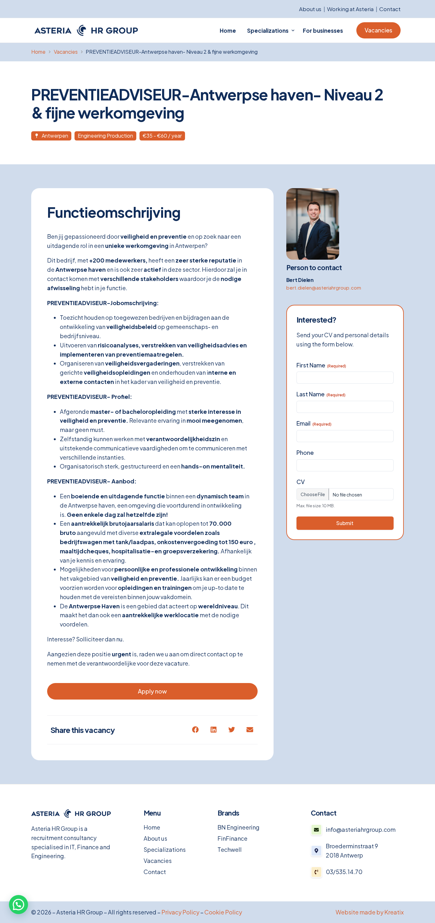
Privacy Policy (180, 912)
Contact (390, 8)
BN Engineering (239, 827)
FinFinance (232, 838)
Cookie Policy (223, 912)
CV (300, 481)
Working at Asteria (350, 8)
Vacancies (158, 861)
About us (310, 8)
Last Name (321, 394)
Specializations (165, 849)
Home (152, 827)
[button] (195, 729)
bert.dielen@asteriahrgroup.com (323, 287)
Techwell (230, 849)
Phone (305, 452)
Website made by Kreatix (370, 912)
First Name (321, 365)
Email (314, 423)
